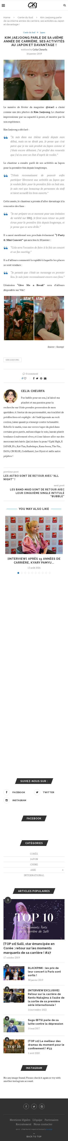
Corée (34, 853)
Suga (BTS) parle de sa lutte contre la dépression (45, 1022)
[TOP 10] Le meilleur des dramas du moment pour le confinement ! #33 (46, 1045)
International (34, 875)
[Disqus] (34, 623)
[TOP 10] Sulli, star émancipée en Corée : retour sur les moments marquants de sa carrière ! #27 (29, 948)
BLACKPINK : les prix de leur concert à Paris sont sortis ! (44, 971)
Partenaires (51, 1120)
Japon (42, 32)
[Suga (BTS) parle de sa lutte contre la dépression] (13, 1025)
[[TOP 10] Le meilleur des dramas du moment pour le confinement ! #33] (13, 1046)
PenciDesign (49, 1129)
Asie (33, 869)
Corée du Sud (25, 17)
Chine (34, 864)
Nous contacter (43, 1124)
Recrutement (23, 1124)
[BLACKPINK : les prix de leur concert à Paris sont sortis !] (13, 973)
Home (6, 17)
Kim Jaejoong (12, 360)
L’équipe (37, 1120)
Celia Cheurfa (40, 49)
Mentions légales (20, 1120)
